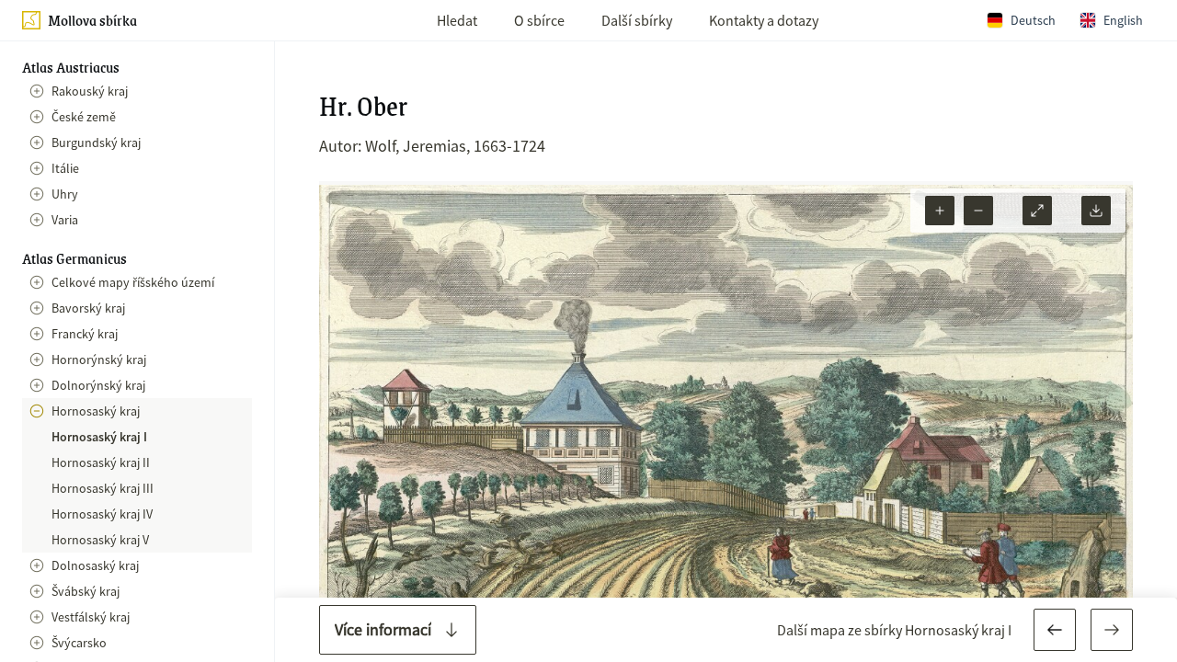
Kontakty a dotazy (763, 20)
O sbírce (539, 20)
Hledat (457, 20)
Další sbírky (636, 20)
